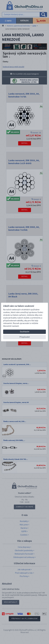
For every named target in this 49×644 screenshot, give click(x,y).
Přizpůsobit (24, 337)
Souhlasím (24, 331)
